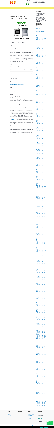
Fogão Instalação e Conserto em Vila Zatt (40, 44)
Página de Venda (34, 425)
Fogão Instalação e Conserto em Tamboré (41, 190)
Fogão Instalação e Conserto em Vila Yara (41, 45)
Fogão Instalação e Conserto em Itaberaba (41, 336)
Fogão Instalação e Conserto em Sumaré (40, 194)
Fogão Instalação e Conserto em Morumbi (41, 250)
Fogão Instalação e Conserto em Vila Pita (40, 77)
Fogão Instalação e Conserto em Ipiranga (40, 337)
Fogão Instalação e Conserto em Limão (40, 258)
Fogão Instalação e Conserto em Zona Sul (41, 38)
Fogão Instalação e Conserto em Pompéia (41, 215)
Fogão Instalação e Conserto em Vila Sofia (41, 55)
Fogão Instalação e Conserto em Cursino (40, 356)
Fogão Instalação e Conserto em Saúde (40, 197)
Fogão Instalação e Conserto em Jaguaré (40, 331)
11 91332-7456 (27, 3)
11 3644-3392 (29, 1)
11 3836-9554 (25, 1)
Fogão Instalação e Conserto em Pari (40, 239)
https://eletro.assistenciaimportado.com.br (14, 82)
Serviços (9, 414)
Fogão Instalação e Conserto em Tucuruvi (41, 186)
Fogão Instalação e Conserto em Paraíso (40, 242)
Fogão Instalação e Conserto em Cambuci (41, 401)
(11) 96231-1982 (39, 28)
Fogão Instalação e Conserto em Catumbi (40, 387)
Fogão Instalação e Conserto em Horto (40, 346)
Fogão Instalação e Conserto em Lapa (40, 266)
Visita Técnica (9, 415)
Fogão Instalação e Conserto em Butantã (40, 402)
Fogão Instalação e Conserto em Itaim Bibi (41, 335)
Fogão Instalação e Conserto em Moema (40, 254)
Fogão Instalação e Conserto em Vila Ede (40, 152)
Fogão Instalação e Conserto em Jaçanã (40, 332)
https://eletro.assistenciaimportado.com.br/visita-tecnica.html (17, 84)
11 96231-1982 (27, 4)
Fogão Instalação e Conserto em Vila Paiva (41, 91)
